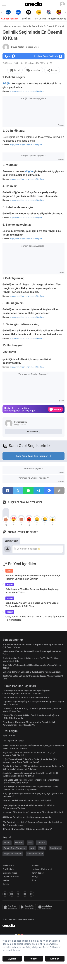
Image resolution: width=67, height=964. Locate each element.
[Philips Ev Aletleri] (9, 12)
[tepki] (5, 519)
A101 (32, 848)
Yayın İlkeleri (38, 873)
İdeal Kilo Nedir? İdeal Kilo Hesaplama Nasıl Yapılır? (26, 800)
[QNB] (39, 12)
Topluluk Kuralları (10, 876)
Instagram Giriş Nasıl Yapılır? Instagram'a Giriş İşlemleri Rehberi (32, 812)
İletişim (5, 884)
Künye (35, 876)
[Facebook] (11, 894)
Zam (30, 842)
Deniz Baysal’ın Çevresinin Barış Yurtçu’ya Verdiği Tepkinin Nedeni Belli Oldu (32, 604)
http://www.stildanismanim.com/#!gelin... (27, 91)
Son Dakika (55, 848)
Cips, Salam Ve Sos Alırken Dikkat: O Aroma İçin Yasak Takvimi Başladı (34, 618)
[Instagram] (5, 894)
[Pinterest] (31, 894)
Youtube (41, 842)
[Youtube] (24, 894)
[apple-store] (10, 907)
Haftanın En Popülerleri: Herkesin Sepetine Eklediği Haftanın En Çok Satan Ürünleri (32, 577)
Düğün (7, 83)
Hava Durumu (9, 735)
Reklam (6, 880)
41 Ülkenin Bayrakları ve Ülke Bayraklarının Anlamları (27, 817)
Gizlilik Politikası (9, 873)
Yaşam (17, 26)
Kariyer (35, 865)
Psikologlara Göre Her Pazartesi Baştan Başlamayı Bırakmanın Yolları (32, 591)
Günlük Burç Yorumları (14, 848)
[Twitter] (18, 894)
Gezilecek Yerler (35, 853)
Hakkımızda (8, 865)
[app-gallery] (46, 907)
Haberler (6, 26)
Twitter (7, 842)
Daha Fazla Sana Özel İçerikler (32, 456)
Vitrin (9, 571)
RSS (34, 880)
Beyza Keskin (25, 47)
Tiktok (42, 848)
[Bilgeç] (59, 12)
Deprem (19, 842)
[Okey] (19, 12)
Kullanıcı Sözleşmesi (42, 869)
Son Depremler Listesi (13, 740)
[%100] (29, 12)
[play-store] (28, 907)
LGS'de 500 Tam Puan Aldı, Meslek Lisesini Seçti (25, 697)
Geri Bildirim (8, 869)
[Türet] (49, 12)
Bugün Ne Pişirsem (13, 853)
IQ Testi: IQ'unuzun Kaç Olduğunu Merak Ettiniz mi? (27, 829)
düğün (29, 171)
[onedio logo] (31, 925)
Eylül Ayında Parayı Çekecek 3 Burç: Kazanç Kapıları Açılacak (31, 672)
